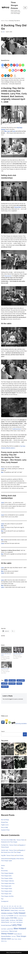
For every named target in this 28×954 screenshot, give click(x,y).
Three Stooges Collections (7, 880)
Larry (8, 131)
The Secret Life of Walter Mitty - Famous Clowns (13, 839)
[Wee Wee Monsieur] (18, 650)
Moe (5, 131)
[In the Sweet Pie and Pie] (20, 749)
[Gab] (24, 69)
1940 (7, 906)
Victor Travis (14, 939)
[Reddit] (8, 64)
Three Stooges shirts (6, 893)
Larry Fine (4, 683)
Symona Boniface (6, 936)
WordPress (19, 952)
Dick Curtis (16, 915)
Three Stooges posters (6, 891)
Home (2, 20)
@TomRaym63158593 (21, 723)
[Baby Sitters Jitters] (20, 776)
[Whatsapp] (23, 64)
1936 (5, 906)
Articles (3, 865)
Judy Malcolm (19, 922)
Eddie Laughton (5, 918)
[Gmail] (18, 69)
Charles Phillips (21, 910)
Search (3, 731)
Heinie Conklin (5, 920)
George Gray (20, 918)
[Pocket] (15, 69)
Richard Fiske (4, 822)
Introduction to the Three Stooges (9, 842)
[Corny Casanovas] (7, 804)
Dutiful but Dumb (17, 428)
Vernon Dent (17, 207)
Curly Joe (3, 915)
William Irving (4, 941)
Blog (2, 868)
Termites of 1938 (5, 668)
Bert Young (11, 908)
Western (19, 939)
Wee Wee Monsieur (18, 653)
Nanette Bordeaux (5, 931)
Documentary (4, 870)
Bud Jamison (8, 275)
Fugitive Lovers (5, 824)
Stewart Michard (5, 858)
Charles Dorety (14, 910)
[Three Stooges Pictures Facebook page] (3, 723)
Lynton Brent (10, 928)
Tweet (2, 67)
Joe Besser (12, 920)
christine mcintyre (7, 913)
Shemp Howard (7, 934)
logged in (11, 699)
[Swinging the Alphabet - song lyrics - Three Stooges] (20, 763)
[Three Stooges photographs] (20, 790)
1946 (12, 906)
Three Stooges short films (7, 896)
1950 (18, 906)
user (4, 31)
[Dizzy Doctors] (7, 790)
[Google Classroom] (10, 69)
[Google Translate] (12, 69)
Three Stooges (21, 936)
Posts (6, 20)
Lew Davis (3, 928)
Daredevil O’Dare (5, 830)
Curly (14, 131)
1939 (6, 680)
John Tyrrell (13, 922)
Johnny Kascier (5, 922)
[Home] (7, 749)
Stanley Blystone (18, 933)
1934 (2, 906)
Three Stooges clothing (6, 878)
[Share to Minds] (6, 723)
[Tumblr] (8, 74)
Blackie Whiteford (19, 908)
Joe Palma (19, 920)
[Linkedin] (11, 64)
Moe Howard (12, 683)
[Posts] (7, 763)
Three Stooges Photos (6, 888)
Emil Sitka (13, 918)
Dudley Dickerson (22, 915)
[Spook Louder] (20, 804)
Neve (7, 952)
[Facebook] (2, 64)
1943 (10, 906)
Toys (2, 898)
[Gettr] (21, 69)
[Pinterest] (14, 64)
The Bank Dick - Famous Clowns (9, 845)
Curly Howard (20, 680)
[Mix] (20, 64)
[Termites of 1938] (6, 665)
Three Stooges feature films (8, 883)
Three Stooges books (6, 875)
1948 (15, 906)
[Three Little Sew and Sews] (6, 650)
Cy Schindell (9, 915)
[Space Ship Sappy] (7, 776)
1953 (20, 906)
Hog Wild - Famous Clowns (7, 855)
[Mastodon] (17, 64)
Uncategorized (4, 901)
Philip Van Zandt (13, 931)
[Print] (2, 74)
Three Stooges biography (7, 873)
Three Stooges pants (6, 886)
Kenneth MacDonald (6, 925)
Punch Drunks (19, 855)
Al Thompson (4, 908)
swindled (19, 683)
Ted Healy (14, 936)
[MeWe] (5, 74)
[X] (5, 64)
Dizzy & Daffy (4, 827)
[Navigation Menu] (25, 7)
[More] (11, 74)
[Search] (25, 734)
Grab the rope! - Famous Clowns (9, 850)
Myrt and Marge (5, 819)
